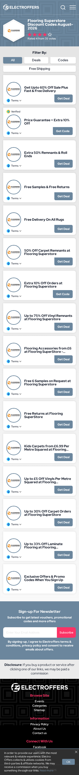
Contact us (39, 733)
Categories (39, 705)
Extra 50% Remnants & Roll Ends (45, 154)
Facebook (39, 747)
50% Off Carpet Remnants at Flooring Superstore (47, 252)
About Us (39, 728)
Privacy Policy (39, 724)
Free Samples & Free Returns (47, 187)
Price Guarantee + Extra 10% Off (47, 122)
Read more (46, 770)
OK (68, 762)
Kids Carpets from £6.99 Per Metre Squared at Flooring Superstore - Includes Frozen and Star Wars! (47, 448)
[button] (63, 7)
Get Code (63, 131)
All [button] (13, 60)
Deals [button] (36, 60)
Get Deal (64, 98)
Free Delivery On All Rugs (44, 219)
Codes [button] (63, 60)
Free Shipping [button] (39, 68)
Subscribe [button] (66, 632)
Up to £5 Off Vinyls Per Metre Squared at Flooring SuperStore (47, 480)
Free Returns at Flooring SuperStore (43, 415)
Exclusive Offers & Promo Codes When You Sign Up (44, 578)
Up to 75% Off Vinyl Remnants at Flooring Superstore (48, 317)
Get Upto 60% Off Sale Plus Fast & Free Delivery (46, 89)
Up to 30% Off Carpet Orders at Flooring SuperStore (47, 513)
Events (39, 701)
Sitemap (39, 710)
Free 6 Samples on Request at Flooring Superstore (47, 382)
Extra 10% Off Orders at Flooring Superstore (43, 285)
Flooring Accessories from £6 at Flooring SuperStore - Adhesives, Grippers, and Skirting (47, 350)
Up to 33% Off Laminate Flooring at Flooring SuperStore (43, 545)
